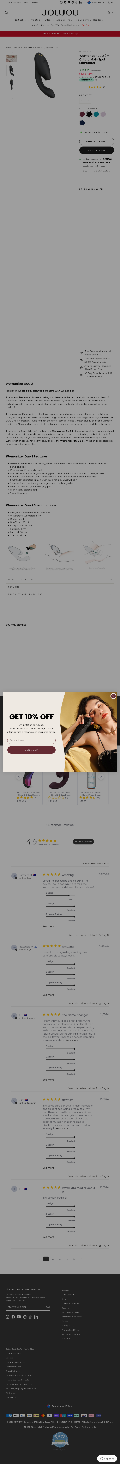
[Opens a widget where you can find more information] (107, 1459)
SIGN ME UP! (31, 750)
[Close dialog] (113, 696)
